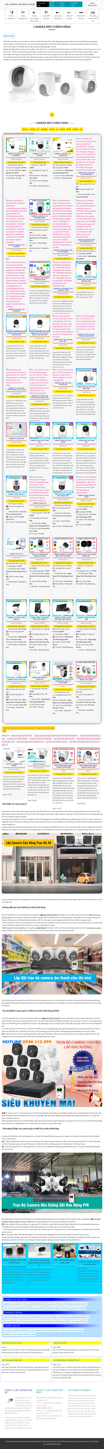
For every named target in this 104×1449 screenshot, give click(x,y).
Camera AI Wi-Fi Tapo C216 (16, 679)
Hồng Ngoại (44, 129)
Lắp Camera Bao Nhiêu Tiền (12, 1360)
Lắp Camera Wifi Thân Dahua (38, 1321)
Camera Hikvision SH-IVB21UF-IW (39, 678)
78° (38, 129)
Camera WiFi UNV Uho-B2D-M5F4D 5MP (86, 387)
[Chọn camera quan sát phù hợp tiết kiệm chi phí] (97, 17)
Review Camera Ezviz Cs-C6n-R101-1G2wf (89, 1263)
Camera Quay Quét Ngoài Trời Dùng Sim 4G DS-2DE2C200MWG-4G (56, 735)
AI (57, 129)
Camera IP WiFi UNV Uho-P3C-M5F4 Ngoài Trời (86, 335)
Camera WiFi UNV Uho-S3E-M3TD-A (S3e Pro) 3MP (39, 334)
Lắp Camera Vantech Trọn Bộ (55, 1330)
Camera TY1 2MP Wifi (16, 438)
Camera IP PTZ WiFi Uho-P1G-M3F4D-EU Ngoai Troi (40, 396)
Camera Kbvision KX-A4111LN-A (21, 735)
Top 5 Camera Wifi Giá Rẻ (79, 1321)
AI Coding (75, 129)
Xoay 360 (62, 129)
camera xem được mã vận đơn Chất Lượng (17, 1304)
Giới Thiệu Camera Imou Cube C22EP (64, 1261)
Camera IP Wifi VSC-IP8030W (40, 154)
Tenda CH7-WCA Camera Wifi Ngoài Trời (62, 495)
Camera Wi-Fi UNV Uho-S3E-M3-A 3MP (63, 340)
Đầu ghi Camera (62, 4)
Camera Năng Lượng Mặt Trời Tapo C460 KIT (39, 618)
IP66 (81, 129)
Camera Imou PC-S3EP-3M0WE (17, 739)
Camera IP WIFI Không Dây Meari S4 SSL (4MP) (86, 678)
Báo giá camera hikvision (38, 1308)
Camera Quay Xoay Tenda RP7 (39, 441)
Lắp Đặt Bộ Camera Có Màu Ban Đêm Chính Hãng (19, 1334)
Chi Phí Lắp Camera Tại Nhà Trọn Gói (66, 1360)
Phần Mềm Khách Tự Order (12, 1343)
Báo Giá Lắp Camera (38, 1304)
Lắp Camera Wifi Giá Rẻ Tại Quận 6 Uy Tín (30, 742)
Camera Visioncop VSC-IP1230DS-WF (63, 154)
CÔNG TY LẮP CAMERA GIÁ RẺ (18, 1391)
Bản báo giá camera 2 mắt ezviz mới (58, 1308)
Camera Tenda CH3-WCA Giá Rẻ (86, 496)
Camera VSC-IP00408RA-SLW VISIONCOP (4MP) (63, 289)
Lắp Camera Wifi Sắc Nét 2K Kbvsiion (15, 1321)
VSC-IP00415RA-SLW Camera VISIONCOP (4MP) (39, 278)
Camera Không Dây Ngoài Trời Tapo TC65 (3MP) (63, 555)
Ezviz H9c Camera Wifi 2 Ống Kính (56, 742)
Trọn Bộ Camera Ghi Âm (37, 1330)
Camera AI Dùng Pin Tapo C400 (86, 618)
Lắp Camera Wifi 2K (35, 1317)
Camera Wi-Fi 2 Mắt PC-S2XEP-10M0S (63, 682)
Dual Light (32, 129)
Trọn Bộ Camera (51, 4)
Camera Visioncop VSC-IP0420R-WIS (16, 310)
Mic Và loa (25, 129)
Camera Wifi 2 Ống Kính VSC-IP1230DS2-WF (86, 173)
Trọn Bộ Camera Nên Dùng (75, 1330)
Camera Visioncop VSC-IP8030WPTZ (16, 154)
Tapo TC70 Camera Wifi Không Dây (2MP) (39, 555)
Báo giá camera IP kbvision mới (56, 1304)
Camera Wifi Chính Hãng (52, 26)
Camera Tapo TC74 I (16, 554)
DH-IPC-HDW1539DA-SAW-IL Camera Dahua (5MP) (63, 766)
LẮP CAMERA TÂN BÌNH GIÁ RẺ (20, 4)
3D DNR (69, 129)
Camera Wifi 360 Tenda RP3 (86, 441)
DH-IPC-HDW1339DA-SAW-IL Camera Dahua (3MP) (88, 766)
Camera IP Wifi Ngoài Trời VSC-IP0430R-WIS (62, 251)
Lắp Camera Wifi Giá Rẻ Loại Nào (64, 739)
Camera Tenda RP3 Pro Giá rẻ (63, 441)
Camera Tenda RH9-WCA (16, 494)
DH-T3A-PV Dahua (39, 764)
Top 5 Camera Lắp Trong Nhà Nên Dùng (16, 1308)
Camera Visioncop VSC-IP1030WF (16, 245)
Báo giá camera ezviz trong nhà (77, 1304)
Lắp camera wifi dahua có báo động (54, 1317)
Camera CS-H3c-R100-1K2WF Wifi (40, 739)
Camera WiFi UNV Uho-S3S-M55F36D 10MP (86, 280)
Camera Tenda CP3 (39, 503)
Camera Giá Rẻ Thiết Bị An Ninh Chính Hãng (18, 133)
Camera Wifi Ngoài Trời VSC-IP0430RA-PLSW (86, 240)
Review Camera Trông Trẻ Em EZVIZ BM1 (14, 1261)
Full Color (52, 129)
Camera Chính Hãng (41, 4)
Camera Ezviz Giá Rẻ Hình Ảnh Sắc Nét (16, 1317)
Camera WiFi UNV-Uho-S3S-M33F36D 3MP (16, 334)
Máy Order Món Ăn (60, 1343)
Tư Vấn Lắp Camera (73, 4)
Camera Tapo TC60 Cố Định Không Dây (86, 555)
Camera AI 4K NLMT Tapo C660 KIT (16, 618)
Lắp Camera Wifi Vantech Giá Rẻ (59, 1321)
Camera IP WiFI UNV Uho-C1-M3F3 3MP (63, 383)
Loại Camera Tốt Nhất (78, 1308)
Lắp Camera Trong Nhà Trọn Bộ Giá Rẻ (16, 1330)
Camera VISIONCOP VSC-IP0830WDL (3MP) (39, 217)
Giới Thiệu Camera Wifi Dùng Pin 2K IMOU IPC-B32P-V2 (39, 1262)
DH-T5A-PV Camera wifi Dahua (14, 764)
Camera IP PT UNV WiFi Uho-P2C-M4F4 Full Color (16, 389)
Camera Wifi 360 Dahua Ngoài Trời (78, 1317)
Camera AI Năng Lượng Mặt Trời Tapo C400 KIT (62, 618)
